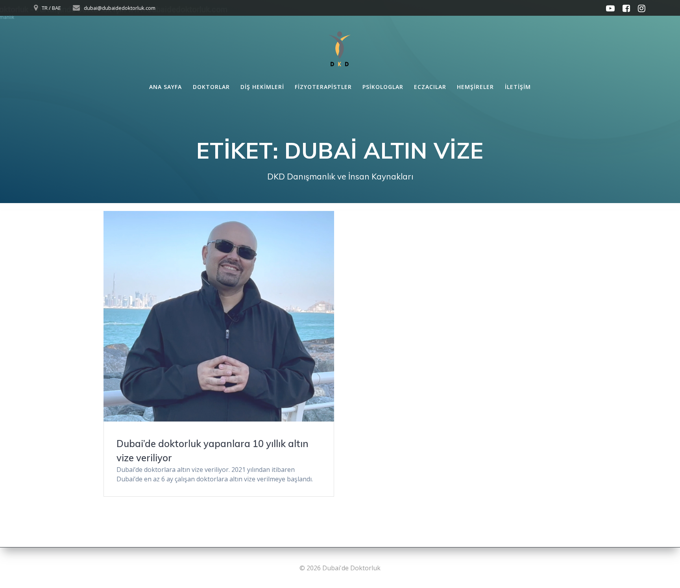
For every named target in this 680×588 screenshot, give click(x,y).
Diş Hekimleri (262, 87)
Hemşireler (475, 87)
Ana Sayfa (165, 87)
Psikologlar (382, 87)
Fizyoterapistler (323, 87)
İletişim (518, 87)
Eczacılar (430, 87)
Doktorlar (211, 87)
